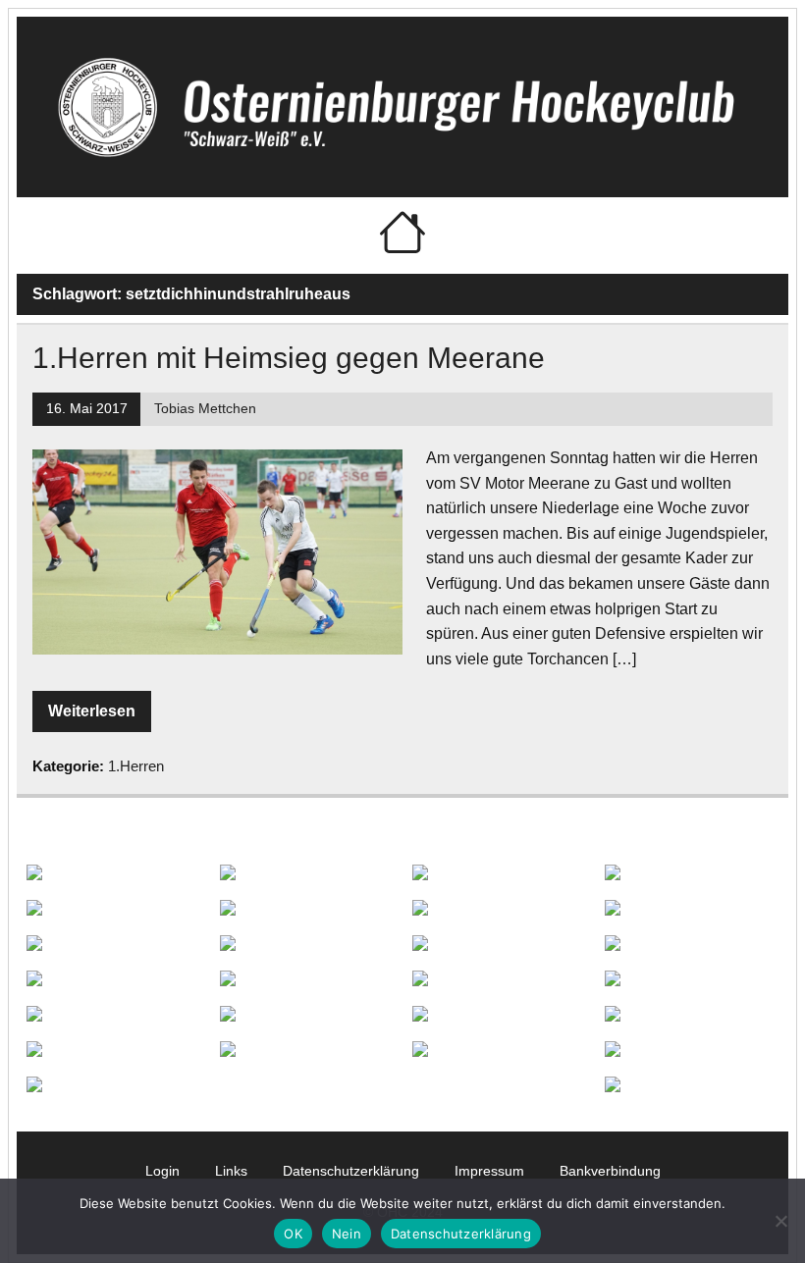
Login (162, 1171)
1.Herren (136, 766)
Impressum (489, 1171)
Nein (346, 1233)
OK (293, 1233)
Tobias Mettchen (205, 408)
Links (231, 1171)
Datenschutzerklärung (351, 1171)
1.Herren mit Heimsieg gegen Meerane (288, 357)
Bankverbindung (610, 1171)
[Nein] (780, 1221)
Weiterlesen (91, 711)
